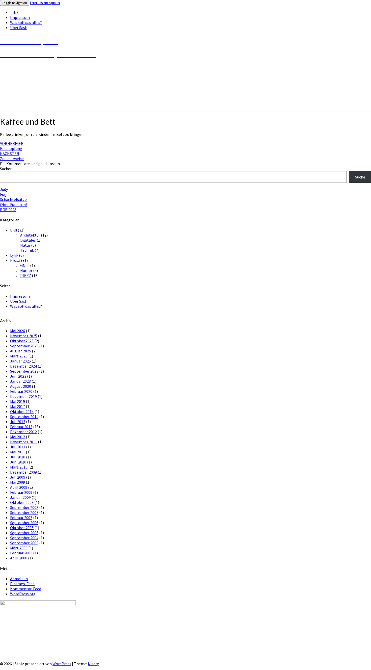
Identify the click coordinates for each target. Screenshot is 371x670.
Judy (4, 189)
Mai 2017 (17, 406)
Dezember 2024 (23, 366)
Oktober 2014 (22, 411)
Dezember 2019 (23, 396)
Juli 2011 (17, 446)
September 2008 (24, 507)
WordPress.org (23, 593)
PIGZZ (25, 275)
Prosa (15, 260)
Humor (26, 270)
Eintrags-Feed (22, 583)
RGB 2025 (8, 209)
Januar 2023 (20, 381)
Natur (25, 245)
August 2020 (20, 386)
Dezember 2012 (23, 431)
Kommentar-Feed (25, 588)
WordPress (61, 663)
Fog (3, 194)
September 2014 (24, 416)
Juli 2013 (17, 421)
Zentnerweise (12, 156)
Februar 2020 (21, 391)
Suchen (6, 168)
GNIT (24, 265)
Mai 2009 (17, 482)
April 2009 (18, 487)
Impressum (20, 17)
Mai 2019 (17, 401)
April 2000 (18, 557)
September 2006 (24, 522)
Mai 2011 (17, 451)
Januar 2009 (20, 497)
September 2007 (24, 512)
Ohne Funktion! (13, 204)
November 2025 (23, 335)
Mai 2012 (17, 436)
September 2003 (24, 542)
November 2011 (23, 441)
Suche (360, 176)
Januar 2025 (20, 361)
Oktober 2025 (22, 340)
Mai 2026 (17, 330)
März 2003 (19, 547)
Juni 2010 (18, 462)
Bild (13, 230)
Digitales (28, 240)
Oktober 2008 (22, 502)
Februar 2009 (21, 492)
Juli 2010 (17, 456)
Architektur (30, 235)
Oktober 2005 (22, 527)
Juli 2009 (17, 477)
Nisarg (93, 663)
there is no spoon (45, 2)
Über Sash (18, 27)
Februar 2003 (21, 552)
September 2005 (24, 532)
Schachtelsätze (13, 199)
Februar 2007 (21, 517)
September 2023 (24, 371)
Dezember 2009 (23, 472)
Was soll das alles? (26, 22)
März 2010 (19, 467)
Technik (27, 250)
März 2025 (19, 355)
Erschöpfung (11, 146)
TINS (14, 12)
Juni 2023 (18, 376)
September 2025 (24, 345)
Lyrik (14, 255)
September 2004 (24, 537)
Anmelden (19, 578)
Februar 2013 (21, 426)
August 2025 (20, 350)
